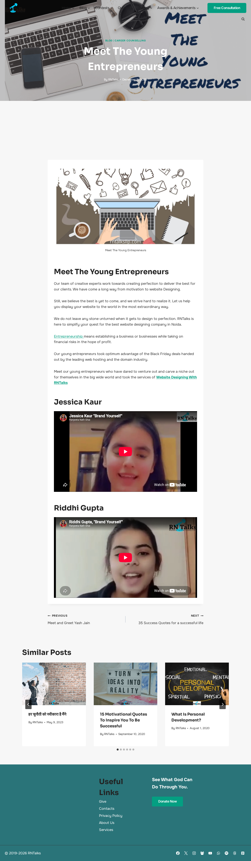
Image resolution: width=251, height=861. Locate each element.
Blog (109, 40)
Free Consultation (227, 8)
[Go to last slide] (28, 704)
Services (106, 830)
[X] (185, 853)
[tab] (118, 750)
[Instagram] (194, 853)
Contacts (106, 808)
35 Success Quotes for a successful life (170, 619)
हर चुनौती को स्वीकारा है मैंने (47, 714)
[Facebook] (177, 853)
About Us (106, 823)
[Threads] (234, 853)
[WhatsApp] (218, 853)
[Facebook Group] (202, 853)
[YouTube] (210, 853)
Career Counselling (130, 40)
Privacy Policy (110, 816)
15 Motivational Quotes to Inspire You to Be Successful (123, 720)
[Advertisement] (125, 130)
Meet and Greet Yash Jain (69, 619)
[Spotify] (226, 853)
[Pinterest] (242, 853)
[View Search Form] (243, 19)
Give (102, 801)
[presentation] (54, 684)
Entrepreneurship (69, 336)
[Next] (222, 704)
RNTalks (113, 79)
